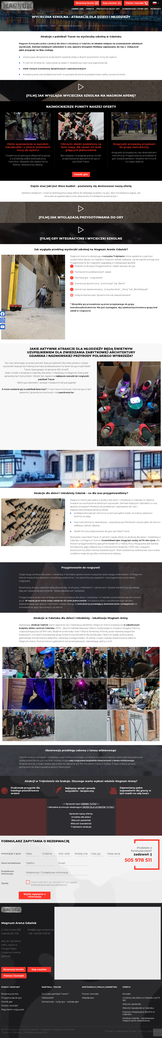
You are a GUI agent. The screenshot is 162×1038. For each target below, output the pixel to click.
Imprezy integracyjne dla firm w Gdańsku (139, 1013)
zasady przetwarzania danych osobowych (54, 883)
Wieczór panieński (81, 820)
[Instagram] (2, 320)
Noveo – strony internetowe (145, 1031)
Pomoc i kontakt (9, 1005)
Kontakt (127, 994)
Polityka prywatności (36, 1032)
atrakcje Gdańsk (39, 625)
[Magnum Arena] (11, 910)
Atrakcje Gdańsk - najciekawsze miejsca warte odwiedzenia (138, 1019)
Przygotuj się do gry (11, 998)
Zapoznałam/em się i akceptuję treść (54, 883)
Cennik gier (7, 1002)
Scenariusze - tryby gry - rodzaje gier (60, 1002)
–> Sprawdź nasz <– (81, 804)
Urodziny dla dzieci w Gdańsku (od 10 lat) (141, 999)
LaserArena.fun (66, 392)
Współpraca (88, 998)
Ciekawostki (48, 998)
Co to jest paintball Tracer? (55, 994)
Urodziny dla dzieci (81, 817)
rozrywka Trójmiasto (114, 256)
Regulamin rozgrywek (12, 1009)
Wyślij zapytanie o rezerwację (35, 895)
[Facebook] (2, 313)
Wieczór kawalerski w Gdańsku (138, 1008)
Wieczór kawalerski (81, 823)
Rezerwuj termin (9, 994)
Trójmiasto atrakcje (81, 827)
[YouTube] (2, 326)
